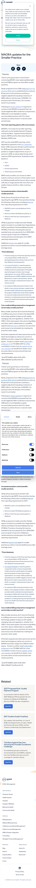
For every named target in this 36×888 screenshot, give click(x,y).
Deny (18, 472)
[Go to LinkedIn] (20, 868)
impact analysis (15, 107)
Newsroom (22, 855)
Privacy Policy (19, 872)
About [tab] (29, 417)
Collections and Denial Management (14, 826)
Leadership (22, 851)
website (15, 288)
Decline (18, 40)
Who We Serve (7, 790)
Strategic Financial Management (13, 839)
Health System (7, 797)
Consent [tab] (6, 417)
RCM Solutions (7, 820)
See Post (8, 706)
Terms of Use (20, 875)
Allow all (18, 467)
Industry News (7, 855)
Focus (4, 861)
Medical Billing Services (10, 823)
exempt (30, 202)
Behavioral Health (8, 807)
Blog (4, 848)
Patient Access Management (12, 829)
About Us (22, 848)
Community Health (8, 810)
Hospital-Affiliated (8, 804)
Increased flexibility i (12, 265)
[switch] (31, 449)
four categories (26, 144)
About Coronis (23, 844)
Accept (18, 35)
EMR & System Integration (11, 832)
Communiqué (7, 858)
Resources (5, 844)
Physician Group (8, 794)
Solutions (5, 816)
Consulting (6, 836)
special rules (13, 243)
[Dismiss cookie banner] (30, 6)
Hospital (5, 801)
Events (5, 851)
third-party (14, 326)
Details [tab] (18, 417)
